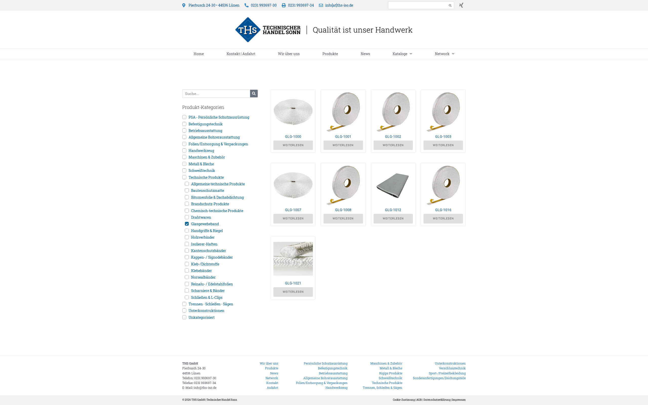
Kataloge (400, 53)
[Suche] (254, 93)
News (365, 53)
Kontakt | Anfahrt (241, 53)
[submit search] (450, 5)
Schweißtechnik (202, 170)
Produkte (330, 53)
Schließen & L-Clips (206, 297)
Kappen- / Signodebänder (212, 257)
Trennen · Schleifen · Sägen (211, 304)
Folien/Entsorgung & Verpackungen (218, 144)
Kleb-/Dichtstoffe (205, 264)
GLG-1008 (343, 210)
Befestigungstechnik (206, 124)
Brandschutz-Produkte (210, 203)
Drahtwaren (201, 217)
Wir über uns (289, 53)
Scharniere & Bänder (208, 290)
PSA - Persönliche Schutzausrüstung (219, 117)
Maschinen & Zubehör (207, 157)
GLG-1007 (293, 210)
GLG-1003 (443, 136)
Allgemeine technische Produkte (218, 184)
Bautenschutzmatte (207, 190)
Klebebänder (201, 270)
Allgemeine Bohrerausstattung (214, 137)
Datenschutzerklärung (437, 399)
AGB (418, 399)
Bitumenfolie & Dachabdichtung (217, 197)
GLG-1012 (393, 210)
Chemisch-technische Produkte (217, 210)
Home (199, 53)
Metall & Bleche (201, 164)
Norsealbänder (203, 277)
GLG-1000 (293, 136)
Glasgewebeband (205, 223)
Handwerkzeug (201, 150)
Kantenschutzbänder (208, 250)
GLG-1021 (293, 283)
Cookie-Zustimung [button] (404, 399)
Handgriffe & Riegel (207, 230)
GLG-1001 (343, 136)
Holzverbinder (203, 237)
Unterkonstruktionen (206, 310)
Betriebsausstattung (205, 130)
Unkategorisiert (202, 317)
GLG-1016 (443, 210)
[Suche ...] (416, 5)
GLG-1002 (393, 136)
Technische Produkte (206, 177)
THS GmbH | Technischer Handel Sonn (214, 399)
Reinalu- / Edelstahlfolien (212, 284)
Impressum (459, 399)
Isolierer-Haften (204, 244)
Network (442, 53)
